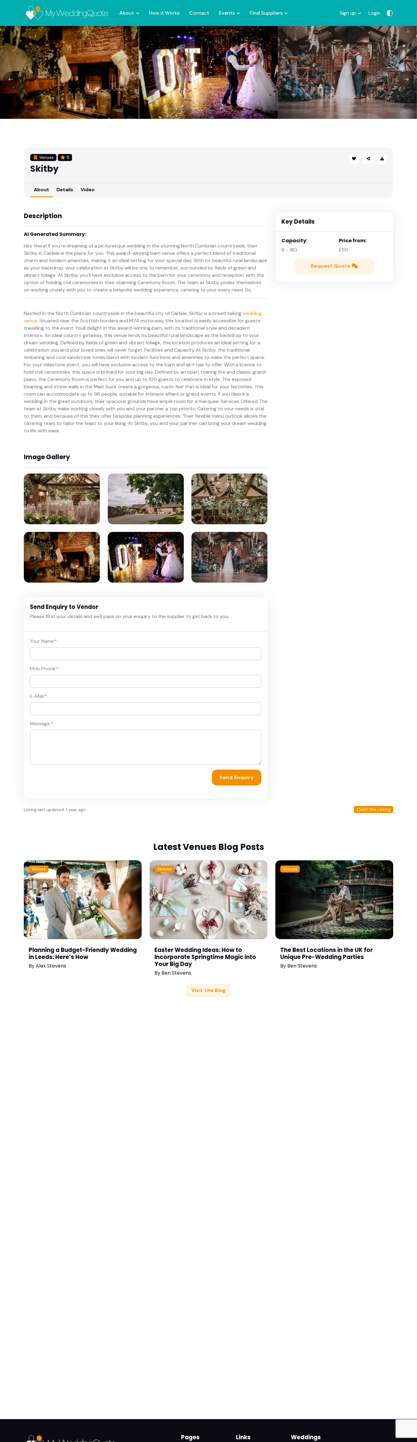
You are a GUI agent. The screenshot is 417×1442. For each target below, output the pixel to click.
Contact (199, 13)
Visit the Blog (208, 990)
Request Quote (331, 266)
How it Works (164, 13)
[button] (368, 159)
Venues (38, 869)
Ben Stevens (176, 972)
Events (227, 13)
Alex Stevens (51, 965)
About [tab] (41, 189)
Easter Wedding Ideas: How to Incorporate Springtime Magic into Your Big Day (205, 957)
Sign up (348, 13)
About (126, 13)
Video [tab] (88, 189)
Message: (41, 723)
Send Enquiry (236, 777)
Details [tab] (64, 189)
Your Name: (43, 641)
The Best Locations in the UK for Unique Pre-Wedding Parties (326, 953)
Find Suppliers (266, 13)
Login (374, 13)
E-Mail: (38, 696)
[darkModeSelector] (389, 13)
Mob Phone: (44, 668)
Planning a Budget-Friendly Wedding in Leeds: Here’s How (83, 953)
